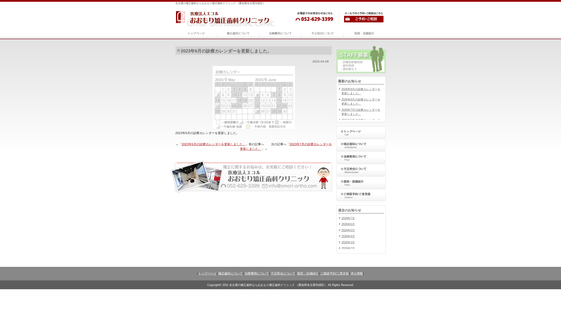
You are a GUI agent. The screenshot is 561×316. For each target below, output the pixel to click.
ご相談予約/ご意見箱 (334, 273)
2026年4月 (348, 236)
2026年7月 (348, 218)
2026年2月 (348, 248)
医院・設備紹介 (308, 273)
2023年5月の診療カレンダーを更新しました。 (214, 144)
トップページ (207, 273)
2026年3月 (348, 242)
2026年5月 (348, 230)
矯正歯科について (230, 273)
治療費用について (257, 273)
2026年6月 (348, 224)
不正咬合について (283, 273)
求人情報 (357, 273)
